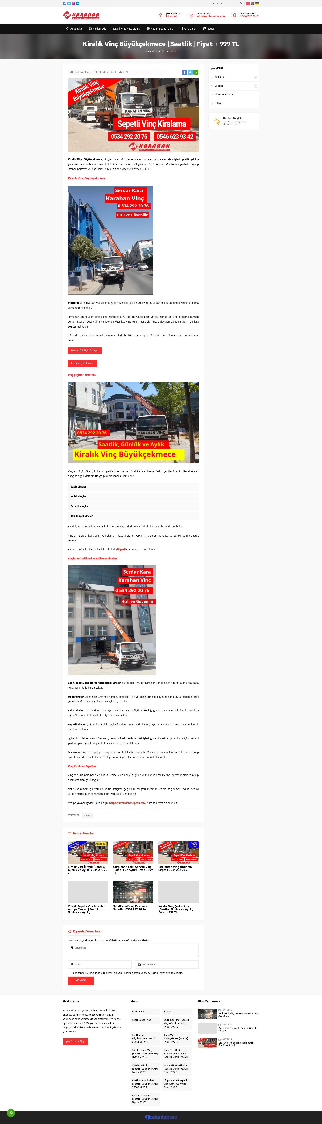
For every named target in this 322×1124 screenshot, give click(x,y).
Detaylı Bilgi (77, 1041)
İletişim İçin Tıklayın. (82, 363)
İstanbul (171, 16)
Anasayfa (150, 51)
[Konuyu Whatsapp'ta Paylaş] (195, 72)
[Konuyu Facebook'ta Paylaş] (184, 72)
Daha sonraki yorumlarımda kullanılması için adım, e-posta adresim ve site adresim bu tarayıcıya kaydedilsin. (127, 973)
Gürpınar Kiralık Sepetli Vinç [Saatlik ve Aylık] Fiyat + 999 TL (133, 870)
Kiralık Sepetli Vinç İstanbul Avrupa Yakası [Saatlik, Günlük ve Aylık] (86, 909)
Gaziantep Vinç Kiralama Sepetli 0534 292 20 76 (175, 869)
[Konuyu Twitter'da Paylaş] (190, 72)
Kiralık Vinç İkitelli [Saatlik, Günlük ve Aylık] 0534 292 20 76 (87, 870)
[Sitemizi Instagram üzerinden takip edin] (73, 3)
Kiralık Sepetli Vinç (167, 51)
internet (88, 815)
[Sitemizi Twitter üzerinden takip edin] (69, 3)
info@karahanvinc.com (211, 16)
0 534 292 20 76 (249, 16)
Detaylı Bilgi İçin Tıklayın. (85, 350)
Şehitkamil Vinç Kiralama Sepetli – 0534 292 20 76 (130, 908)
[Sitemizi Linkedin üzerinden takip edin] (77, 3)
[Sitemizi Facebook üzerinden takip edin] (64, 3)
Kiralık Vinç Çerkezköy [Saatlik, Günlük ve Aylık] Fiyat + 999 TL (175, 909)
